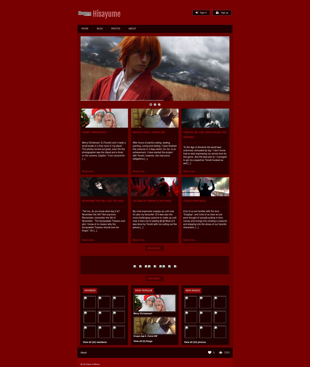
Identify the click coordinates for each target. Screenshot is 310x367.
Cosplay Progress (194, 201)
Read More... (154, 248)
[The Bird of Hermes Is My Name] (155, 195)
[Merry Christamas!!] (104, 126)
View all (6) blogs (143, 341)
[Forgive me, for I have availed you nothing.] (205, 126)
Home (85, 28)
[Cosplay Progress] (205, 195)
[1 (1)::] (205, 317)
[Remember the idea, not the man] (104, 195)
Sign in (202, 12)
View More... (154, 278)
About (132, 28)
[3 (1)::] (220, 302)
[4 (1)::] (205, 302)
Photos (115, 28)
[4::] (220, 332)
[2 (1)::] (191, 317)
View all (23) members (95, 342)
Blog (100, 28)
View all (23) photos (195, 342)
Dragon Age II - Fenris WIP (149, 132)
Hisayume (107, 14)
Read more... (88, 171)
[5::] (205, 332)
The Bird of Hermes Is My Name (152, 201)
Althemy (96, 364)
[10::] (191, 302)
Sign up (223, 12)
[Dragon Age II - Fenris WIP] (155, 126)
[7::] (220, 317)
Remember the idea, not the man (103, 201)
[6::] (191, 332)
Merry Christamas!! (94, 132)
